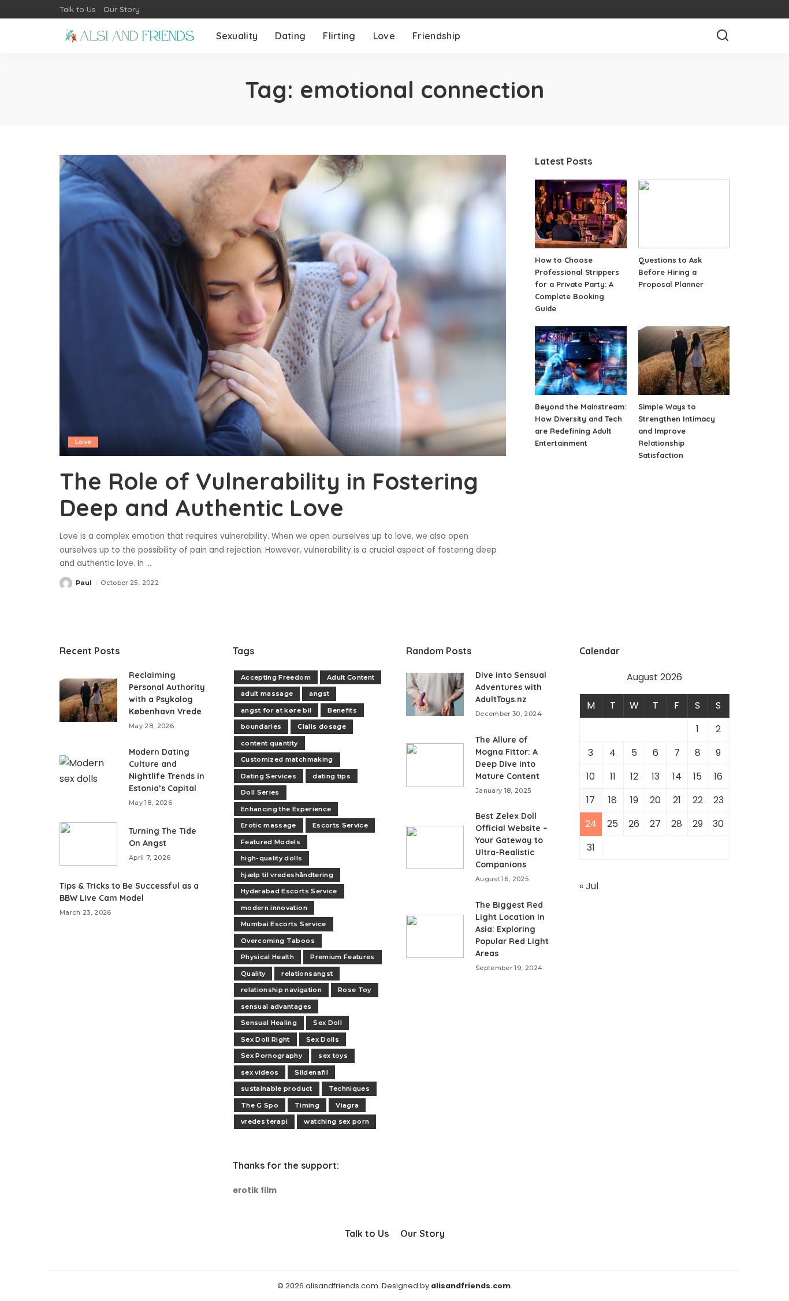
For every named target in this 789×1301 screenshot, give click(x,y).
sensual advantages (276, 1006)
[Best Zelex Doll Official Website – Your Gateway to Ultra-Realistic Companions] (435, 847)
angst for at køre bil (276, 710)
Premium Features (342, 957)
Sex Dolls (322, 1039)
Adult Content (350, 677)
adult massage (267, 693)
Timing (307, 1105)
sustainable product (276, 1088)
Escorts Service (340, 825)
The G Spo (259, 1105)
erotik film (255, 1190)
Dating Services (268, 776)
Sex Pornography (271, 1056)
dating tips (331, 776)
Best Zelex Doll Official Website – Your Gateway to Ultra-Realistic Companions (511, 840)
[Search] (723, 35)
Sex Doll (327, 1023)
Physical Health (267, 957)
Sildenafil (311, 1072)
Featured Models (270, 842)
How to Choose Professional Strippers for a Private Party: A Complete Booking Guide (577, 284)
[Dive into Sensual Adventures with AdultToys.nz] (435, 694)
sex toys (333, 1056)
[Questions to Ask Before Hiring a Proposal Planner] (684, 214)
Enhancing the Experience (286, 809)
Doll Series (260, 792)
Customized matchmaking (287, 759)
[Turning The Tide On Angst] (88, 844)
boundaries (261, 726)
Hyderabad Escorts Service (289, 891)
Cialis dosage (321, 726)
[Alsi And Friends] (129, 35)
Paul (84, 583)
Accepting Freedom (276, 677)
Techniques (349, 1088)
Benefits (342, 710)
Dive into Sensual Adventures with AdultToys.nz (510, 687)
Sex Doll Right (265, 1039)
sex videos (259, 1072)
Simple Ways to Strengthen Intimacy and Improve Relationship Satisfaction (676, 431)
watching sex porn (336, 1121)
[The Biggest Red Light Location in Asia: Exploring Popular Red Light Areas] (435, 936)
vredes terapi (264, 1121)
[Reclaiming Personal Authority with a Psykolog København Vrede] (88, 700)
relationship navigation (281, 990)
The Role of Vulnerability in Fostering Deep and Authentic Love (268, 494)
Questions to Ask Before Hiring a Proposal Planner (671, 272)
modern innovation (274, 908)
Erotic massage (268, 825)
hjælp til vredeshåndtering (287, 875)
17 (590, 800)
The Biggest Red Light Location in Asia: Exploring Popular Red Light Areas (512, 929)
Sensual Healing (269, 1023)
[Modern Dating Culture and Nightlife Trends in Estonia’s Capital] (88, 777)
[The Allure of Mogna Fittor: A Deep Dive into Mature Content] (435, 764)
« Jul (588, 886)
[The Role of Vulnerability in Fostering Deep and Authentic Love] (282, 305)
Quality (253, 974)
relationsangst (307, 974)
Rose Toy (354, 990)
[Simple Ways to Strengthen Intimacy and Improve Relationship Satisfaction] (684, 360)
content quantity (269, 743)
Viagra (347, 1105)
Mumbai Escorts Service (283, 924)
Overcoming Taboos (278, 941)
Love (83, 442)
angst (319, 693)
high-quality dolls (271, 858)
